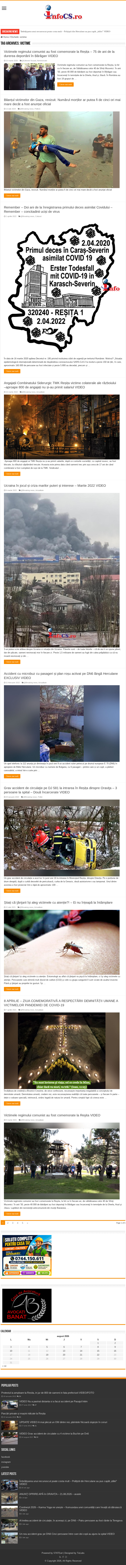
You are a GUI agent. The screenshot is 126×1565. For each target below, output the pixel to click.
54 (20, 1396)
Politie (40, 797)
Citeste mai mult (65, 84)
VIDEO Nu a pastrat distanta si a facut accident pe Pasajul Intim (53, 1401)
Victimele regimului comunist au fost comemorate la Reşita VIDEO (52, 1115)
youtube (5, 1467)
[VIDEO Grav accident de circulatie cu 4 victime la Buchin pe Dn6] (9, 1438)
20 (64, 1355)
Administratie (42, 61)
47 (36, 1405)
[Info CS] (63, 12)
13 (64, 1351)
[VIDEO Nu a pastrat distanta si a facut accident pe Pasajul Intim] (9, 1405)
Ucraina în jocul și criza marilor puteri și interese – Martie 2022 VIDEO (55, 485)
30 (37, 1437)
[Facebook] (63, 1557)
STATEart (58, 1553)
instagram (6, 1462)
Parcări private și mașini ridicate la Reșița (23, 1413)
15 (98, 1351)
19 (47, 1355)
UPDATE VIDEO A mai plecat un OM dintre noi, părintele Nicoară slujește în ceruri (63, 1422)
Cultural (38, 216)
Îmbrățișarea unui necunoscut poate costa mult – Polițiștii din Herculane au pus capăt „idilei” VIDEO (65, 31)
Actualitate (40, 392)
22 (98, 1355)
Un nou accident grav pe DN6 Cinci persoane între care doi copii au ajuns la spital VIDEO (67, 1533)
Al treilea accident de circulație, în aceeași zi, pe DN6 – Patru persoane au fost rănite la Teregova (70, 1520)
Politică (37, 109)
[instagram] (66, 1557)
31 (36, 1426)
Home (6, 37)
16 (115, 1351)
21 (81, 1355)
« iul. (4, 1366)
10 (11, 1351)
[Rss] (60, 1557)
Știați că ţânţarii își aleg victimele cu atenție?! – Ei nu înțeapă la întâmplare (58, 902)
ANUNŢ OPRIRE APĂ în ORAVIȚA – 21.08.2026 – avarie (50, 1494)
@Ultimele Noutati (29, 61)
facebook (5, 1457)
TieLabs (80, 1553)
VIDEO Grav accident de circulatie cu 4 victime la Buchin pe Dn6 (54, 1433)
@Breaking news (27, 109)
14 (81, 1351)
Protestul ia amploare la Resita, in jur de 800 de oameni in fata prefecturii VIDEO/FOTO (47, 1392)
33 (20, 1417)
